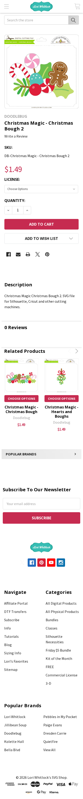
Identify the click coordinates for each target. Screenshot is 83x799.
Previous (70, 351)
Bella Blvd (12, 749)
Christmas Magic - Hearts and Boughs (61, 412)
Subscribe (11, 620)
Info (7, 628)
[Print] (28, 254)
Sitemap (11, 669)
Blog (8, 644)
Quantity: (14, 200)
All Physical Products (62, 611)
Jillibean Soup (15, 725)
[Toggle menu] (6, 6)
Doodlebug (12, 733)
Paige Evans (52, 725)
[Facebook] (8, 254)
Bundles (52, 620)
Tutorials (11, 636)
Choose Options (21, 399)
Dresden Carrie (54, 733)
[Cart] (77, 6)
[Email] (18, 254)
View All (49, 749)
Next (76, 351)
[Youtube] (51, 562)
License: (12, 179)
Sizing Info (12, 653)
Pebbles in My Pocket (60, 716)
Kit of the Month (59, 658)
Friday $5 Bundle (58, 650)
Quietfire (50, 741)
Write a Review (15, 136)
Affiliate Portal (16, 603)
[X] (37, 254)
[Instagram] (61, 562)
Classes (51, 628)
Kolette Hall (14, 741)
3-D (48, 683)
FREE (50, 666)
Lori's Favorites (16, 661)
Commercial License (61, 675)
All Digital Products (61, 603)
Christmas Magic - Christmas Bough (21, 409)
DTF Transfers (15, 611)
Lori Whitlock (14, 716)
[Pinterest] (47, 254)
